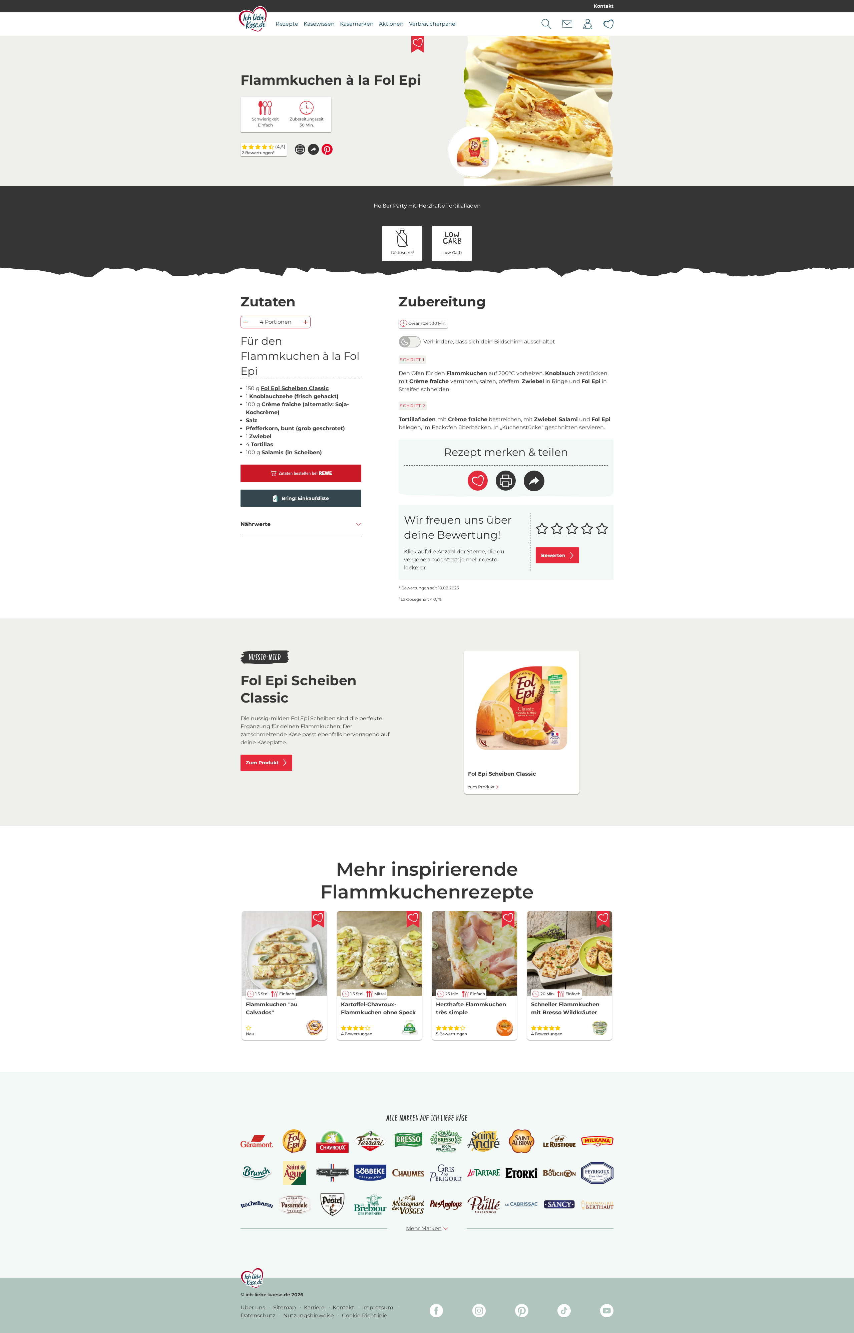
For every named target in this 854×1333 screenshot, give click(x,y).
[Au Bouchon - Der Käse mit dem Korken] (559, 1173)
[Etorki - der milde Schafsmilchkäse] (521, 1173)
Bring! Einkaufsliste (305, 498)
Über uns (254, 1307)
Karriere (315, 1307)
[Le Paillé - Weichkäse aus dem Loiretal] (483, 1204)
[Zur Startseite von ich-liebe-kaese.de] (252, 19)
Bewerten (553, 555)
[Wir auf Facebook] (436, 1312)
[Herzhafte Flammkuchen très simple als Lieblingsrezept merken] (508, 919)
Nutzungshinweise (309, 1315)
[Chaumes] (408, 1173)
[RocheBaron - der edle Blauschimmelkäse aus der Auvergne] (257, 1204)
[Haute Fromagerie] (332, 1173)
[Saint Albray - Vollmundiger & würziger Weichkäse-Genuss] (521, 1141)
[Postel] (332, 1205)
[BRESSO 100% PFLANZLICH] (446, 1141)
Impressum (378, 1307)
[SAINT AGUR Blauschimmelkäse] (295, 1173)
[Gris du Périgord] (446, 1172)
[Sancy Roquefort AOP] (559, 1204)
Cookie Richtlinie (364, 1315)
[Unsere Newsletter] (567, 24)
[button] (313, 149)
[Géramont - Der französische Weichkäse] (257, 1141)
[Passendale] (294, 1204)
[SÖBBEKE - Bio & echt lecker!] (370, 1172)
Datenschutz (259, 1315)
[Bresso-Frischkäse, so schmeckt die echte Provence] (408, 1141)
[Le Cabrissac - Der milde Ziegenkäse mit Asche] (521, 1204)
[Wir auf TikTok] (564, 1312)
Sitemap (285, 1307)
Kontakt (603, 6)
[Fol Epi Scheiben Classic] (473, 152)
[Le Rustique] (559, 1141)
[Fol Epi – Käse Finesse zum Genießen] (295, 1141)
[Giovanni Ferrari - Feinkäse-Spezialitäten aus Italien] (370, 1141)
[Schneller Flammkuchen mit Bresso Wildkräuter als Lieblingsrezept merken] (603, 919)
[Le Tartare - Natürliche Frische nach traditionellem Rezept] (483, 1173)
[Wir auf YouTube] (606, 1312)
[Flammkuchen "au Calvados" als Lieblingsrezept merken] (318, 919)
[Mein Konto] (588, 24)
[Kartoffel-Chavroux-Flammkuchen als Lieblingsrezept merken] (413, 919)
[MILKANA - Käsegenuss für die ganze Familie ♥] (597, 1141)
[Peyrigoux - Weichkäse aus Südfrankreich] (597, 1173)
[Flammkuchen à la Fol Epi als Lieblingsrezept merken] (417, 44)
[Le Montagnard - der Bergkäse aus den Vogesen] (408, 1204)
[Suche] (546, 24)
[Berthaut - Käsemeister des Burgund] (597, 1204)
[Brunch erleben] (257, 1172)
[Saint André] (483, 1141)
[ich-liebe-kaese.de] (252, 1278)
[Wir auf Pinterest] (521, 1312)
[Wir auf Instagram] (479, 1312)
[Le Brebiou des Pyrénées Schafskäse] (370, 1204)
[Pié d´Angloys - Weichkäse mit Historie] (446, 1204)
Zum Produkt (262, 763)
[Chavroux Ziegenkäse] (332, 1141)
